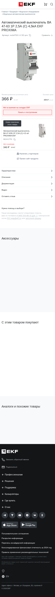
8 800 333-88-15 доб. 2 (27, 216)
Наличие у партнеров (28, 154)
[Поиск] (51, 4)
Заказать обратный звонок (17, 459)
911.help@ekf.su (14, 218)
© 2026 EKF (6, 588)
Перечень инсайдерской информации (18, 543)
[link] (5, 515)
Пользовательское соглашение (15, 534)
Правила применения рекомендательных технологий (25, 552)
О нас (7, 507)
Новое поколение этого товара (12, 123)
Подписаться (11, 467)
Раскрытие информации (12, 538)
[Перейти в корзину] (46, 4)
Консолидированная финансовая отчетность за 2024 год (27, 547)
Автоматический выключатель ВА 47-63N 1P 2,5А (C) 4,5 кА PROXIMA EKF (16, 133)
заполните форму (33, 218)
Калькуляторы (12, 494)
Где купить (10, 500)
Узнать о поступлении (27, 112)
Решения (9, 481)
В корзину (12, 299)
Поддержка (10, 487)
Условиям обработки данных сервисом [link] (14, 558)
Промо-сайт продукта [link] (28, 159)
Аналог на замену (10, 416)
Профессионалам (14, 474)
